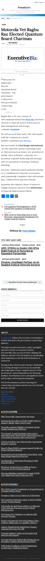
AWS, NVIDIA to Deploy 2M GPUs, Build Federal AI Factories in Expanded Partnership (20, 250)
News (38, 245)
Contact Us (5, 403)
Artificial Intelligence (11, 245)
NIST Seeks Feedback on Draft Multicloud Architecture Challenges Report (19, 547)
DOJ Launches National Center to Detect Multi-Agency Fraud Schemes (21, 501)
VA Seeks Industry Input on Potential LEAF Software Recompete (19, 534)
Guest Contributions (8, 399)
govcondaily (10, 484)
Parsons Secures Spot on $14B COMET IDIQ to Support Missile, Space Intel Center (21, 422)
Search (39, 282)
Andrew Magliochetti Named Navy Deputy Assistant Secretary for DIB (19, 528)
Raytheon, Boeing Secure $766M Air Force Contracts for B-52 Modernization (18, 468)
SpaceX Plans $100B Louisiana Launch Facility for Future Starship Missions (22, 449)
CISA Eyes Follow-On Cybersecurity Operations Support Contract (21, 443)
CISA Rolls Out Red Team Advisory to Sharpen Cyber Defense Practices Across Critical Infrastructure (20, 508)
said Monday (25, 140)
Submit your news (7, 401)
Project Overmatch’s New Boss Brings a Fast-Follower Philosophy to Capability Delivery (20, 522)
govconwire (10, 411)
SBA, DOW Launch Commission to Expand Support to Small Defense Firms (22, 490)
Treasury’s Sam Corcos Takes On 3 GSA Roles (20, 495)
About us (4, 394)
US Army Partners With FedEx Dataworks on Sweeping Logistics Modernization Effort (20, 541)
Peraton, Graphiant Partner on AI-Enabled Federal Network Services (20, 263)
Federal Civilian (28, 245)
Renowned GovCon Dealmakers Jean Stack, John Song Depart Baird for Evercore (21, 455)
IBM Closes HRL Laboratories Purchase (18, 417)
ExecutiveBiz (6, 338)
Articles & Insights (8, 396)
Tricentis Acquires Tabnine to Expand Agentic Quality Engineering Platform (20, 428)
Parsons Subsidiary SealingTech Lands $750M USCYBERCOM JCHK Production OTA (20, 474)
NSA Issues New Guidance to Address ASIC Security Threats (19, 515)
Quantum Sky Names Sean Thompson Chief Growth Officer (19, 462)
